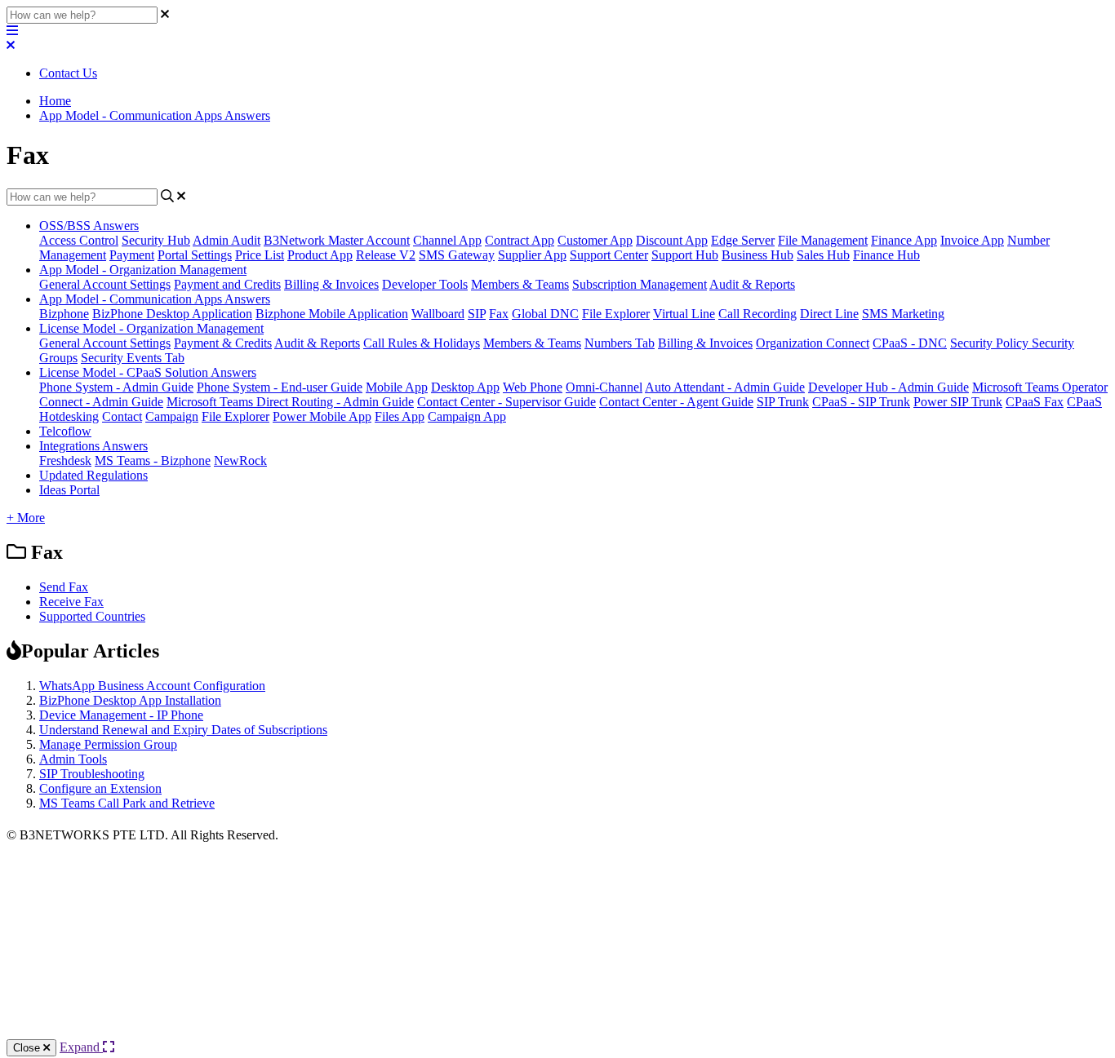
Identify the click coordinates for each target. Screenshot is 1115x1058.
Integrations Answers (93, 446)
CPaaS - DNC (910, 343)
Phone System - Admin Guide (116, 387)
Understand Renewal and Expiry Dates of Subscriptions (183, 730)
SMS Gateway (457, 255)
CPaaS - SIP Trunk (861, 402)
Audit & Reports (752, 284)
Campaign (171, 416)
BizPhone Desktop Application (172, 314)
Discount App (672, 240)
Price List (259, 255)
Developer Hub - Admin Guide (888, 387)
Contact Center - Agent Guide (676, 402)
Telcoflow (65, 431)
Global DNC (545, 314)
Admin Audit (226, 240)
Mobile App (397, 387)
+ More (26, 518)
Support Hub (684, 255)
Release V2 (385, 255)
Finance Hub (886, 255)
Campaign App (467, 416)
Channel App (447, 240)
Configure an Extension (100, 788)
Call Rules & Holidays (421, 343)
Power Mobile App (322, 416)
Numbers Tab (619, 343)
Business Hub (757, 255)
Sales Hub (823, 255)
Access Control (78, 240)
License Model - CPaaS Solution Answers (147, 372)
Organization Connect (812, 343)
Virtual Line (684, 314)
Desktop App (465, 387)
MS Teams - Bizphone (153, 460)
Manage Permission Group (108, 744)
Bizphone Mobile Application (331, 314)
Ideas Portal (69, 490)
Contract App (519, 240)
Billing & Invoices (331, 284)
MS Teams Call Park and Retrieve (127, 803)
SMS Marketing (903, 314)
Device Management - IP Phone (121, 715)
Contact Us (68, 73)
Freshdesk (65, 460)
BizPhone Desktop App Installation (130, 700)
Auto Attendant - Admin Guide (725, 387)
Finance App (904, 240)
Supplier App (532, 255)
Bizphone (64, 314)
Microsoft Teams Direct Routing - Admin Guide (290, 402)
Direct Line (829, 314)
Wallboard (437, 314)
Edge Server (743, 240)
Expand (81, 1047)
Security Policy (991, 343)
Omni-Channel (604, 387)
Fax (499, 314)
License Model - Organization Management (151, 328)
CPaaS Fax (1035, 402)
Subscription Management (639, 284)
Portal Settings (195, 255)
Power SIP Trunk (957, 402)
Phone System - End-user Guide (279, 387)
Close (28, 1048)
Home (55, 101)
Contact (122, 416)
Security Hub (156, 240)
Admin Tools (73, 759)
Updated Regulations (93, 475)
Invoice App (972, 240)
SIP (477, 314)
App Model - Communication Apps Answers (154, 115)
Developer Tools (425, 284)
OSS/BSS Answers (89, 225)
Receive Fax (71, 602)
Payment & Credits (223, 343)
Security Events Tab (132, 358)
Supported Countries (92, 616)
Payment (131, 255)
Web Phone (532, 387)
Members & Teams (520, 284)
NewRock (240, 460)
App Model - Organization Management (143, 270)
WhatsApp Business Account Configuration (152, 686)
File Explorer (616, 314)
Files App (399, 416)
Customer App (595, 240)
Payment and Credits (227, 284)
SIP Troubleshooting (91, 774)
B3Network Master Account (337, 240)
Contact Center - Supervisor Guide (506, 402)
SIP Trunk (783, 402)
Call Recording (757, 314)
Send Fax (63, 587)
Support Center (609, 255)
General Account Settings (105, 284)
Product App (320, 255)
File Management (823, 240)
